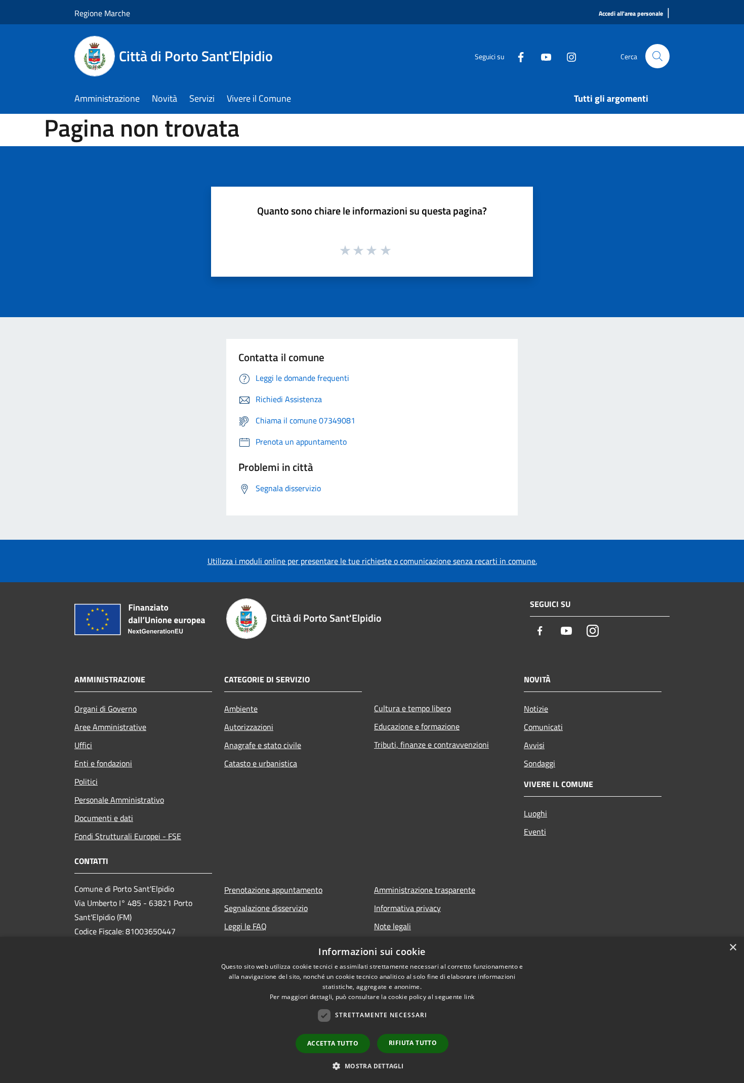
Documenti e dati (103, 818)
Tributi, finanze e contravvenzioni (431, 745)
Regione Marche (102, 13)
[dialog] (372, 1010)
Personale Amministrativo (119, 800)
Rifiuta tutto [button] (413, 1042)
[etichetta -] (386, 249)
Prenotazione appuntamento (273, 890)
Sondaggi (539, 763)
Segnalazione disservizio (266, 908)
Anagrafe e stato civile (262, 745)
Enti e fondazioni (103, 763)
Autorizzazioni (248, 727)
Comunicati (543, 727)
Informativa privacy (407, 908)
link (469, 996)
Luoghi (535, 813)
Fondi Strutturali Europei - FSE (127, 836)
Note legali (392, 926)
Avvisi (534, 745)
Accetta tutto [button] (332, 1043)
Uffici (83, 745)
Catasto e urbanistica (260, 763)
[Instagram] (567, 56)
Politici (86, 781)
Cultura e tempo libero (412, 708)
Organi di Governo (105, 709)
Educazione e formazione (417, 726)
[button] (371, 1066)
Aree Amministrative (110, 727)
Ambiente (241, 709)
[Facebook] (517, 56)
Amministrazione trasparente (424, 890)
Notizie (536, 709)
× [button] (732, 947)
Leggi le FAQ (245, 926)
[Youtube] (542, 56)
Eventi (535, 832)
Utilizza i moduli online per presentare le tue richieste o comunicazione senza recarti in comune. (372, 561)
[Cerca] (657, 56)
